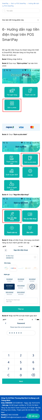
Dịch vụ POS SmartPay (18, 3)
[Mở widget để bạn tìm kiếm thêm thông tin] (33, 416)
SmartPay (5, 3)
